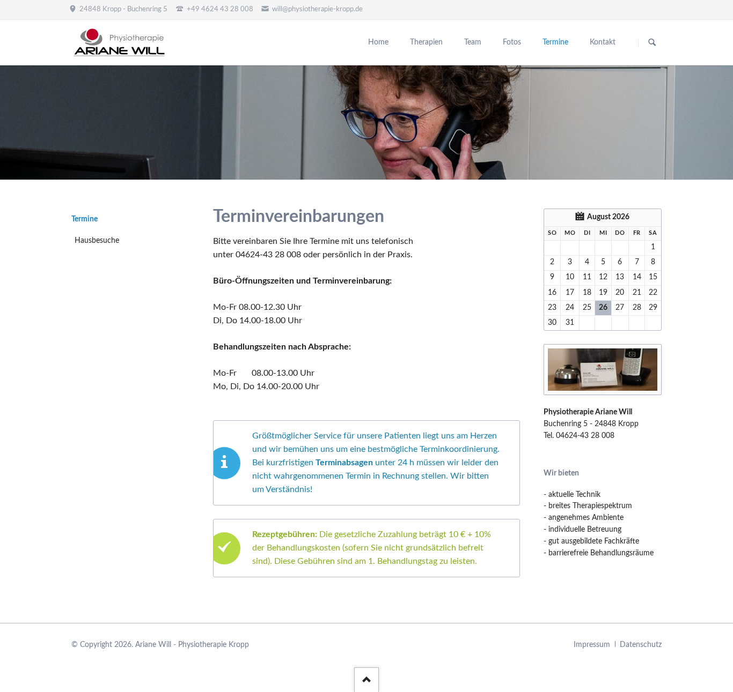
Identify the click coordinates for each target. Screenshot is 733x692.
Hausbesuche (97, 240)
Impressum (592, 645)
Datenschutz (641, 645)
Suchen (652, 43)
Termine (84, 219)
